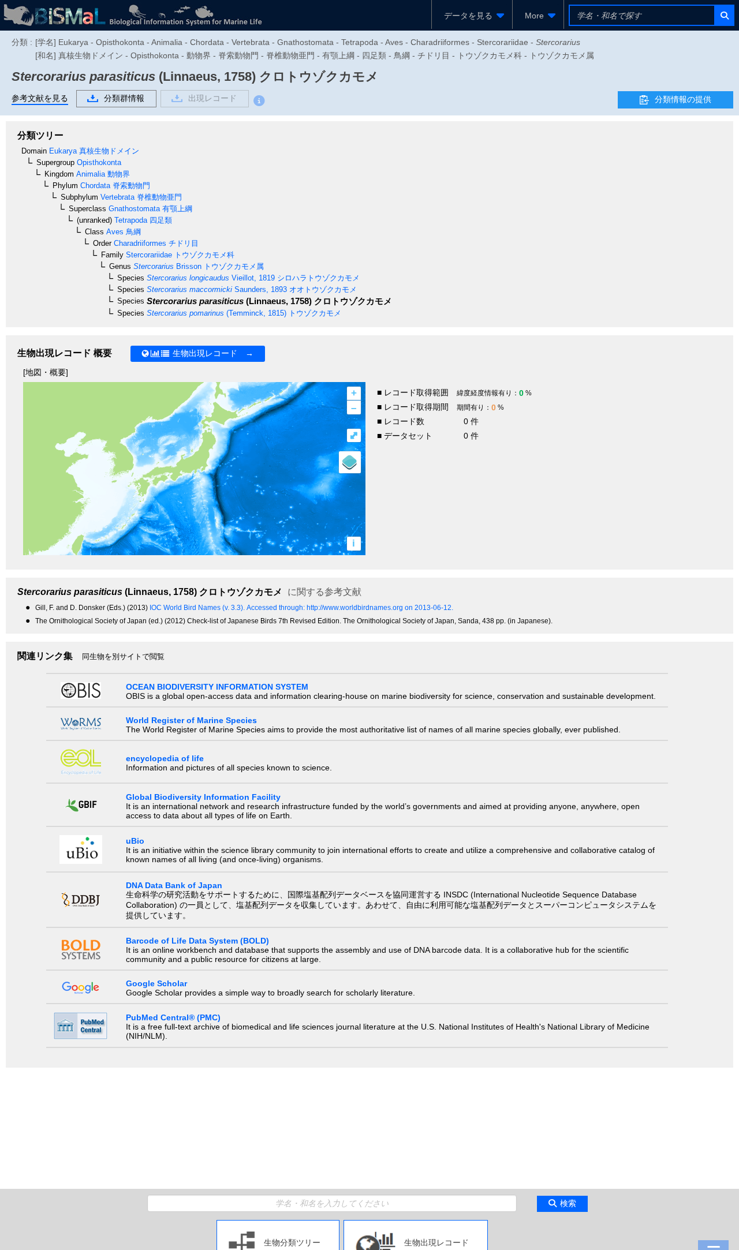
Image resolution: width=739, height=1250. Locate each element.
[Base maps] (350, 462)
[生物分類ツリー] (278, 1224)
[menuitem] (472, 15)
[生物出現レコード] (416, 1224)
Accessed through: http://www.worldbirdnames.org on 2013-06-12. (350, 608)
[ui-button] (723, 15)
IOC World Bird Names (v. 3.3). (198, 608)
